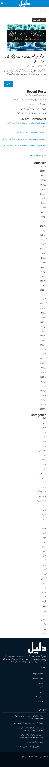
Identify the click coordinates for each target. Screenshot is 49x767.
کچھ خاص (44, 54)
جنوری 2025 (43, 226)
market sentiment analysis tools (34, 145)
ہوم (45, 10)
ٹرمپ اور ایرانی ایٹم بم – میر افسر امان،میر (37, 104)
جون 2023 (43, 313)
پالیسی (41, 687)
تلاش (45, 79)
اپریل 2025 (43, 212)
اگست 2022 (43, 359)
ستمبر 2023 (43, 299)
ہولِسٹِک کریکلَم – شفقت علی (22, 132)
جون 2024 (43, 258)
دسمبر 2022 (43, 340)
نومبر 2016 (43, 391)
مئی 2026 (43, 180)
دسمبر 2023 (43, 285)
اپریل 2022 (43, 377)
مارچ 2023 (43, 326)
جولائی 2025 (43, 198)
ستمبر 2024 (43, 244)
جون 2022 (43, 368)
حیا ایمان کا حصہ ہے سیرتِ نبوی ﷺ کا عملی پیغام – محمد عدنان (33, 109)
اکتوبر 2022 (43, 349)
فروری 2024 (43, 276)
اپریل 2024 (43, 267)
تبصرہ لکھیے (29, 66)
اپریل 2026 (43, 185)
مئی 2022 (43, 372)
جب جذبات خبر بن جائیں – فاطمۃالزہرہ (35, 746)
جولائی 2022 (43, 363)
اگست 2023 (43, 304)
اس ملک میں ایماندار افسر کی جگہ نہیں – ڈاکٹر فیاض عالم (35, 95)
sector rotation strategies (37, 139)
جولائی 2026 (43, 171)
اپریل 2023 (43, 322)
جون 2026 (43, 175)
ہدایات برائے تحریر (39, 696)
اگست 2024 (43, 249)
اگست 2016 (43, 404)
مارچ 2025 (43, 217)
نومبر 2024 (43, 235)
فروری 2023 (43, 331)
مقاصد (41, 692)
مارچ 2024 (43, 271)
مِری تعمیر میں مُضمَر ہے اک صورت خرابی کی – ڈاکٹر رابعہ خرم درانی (25, 59)
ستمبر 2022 (43, 354)
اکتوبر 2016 (43, 395)
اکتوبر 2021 (43, 386)
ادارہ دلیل (41, 683)
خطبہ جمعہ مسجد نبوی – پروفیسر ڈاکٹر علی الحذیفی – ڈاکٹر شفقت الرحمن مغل (31, 113)
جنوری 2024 (43, 281)
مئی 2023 (43, 317)
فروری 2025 (43, 221)
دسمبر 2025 (43, 189)
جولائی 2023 (43, 308)
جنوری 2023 (43, 336)
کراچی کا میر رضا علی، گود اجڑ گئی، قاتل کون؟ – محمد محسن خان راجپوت (29, 716)
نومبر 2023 (43, 290)
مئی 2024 (43, 262)
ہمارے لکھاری (39, 701)
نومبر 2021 (43, 381)
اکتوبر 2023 (43, 294)
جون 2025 (43, 203)
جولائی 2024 (43, 253)
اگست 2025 (43, 194)
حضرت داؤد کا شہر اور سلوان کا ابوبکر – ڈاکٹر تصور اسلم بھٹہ (14, 139)
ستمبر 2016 (43, 400)
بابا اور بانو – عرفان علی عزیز (35, 155)
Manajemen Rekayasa (38, 132)
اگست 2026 (43, 166)
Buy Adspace (38, 673)
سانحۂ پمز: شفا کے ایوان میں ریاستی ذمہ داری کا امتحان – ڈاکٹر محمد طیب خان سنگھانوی (29, 99)
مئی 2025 (43, 207)
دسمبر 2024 (43, 230)
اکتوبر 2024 (43, 239)
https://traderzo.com (38, 123)
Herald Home (38, 678)
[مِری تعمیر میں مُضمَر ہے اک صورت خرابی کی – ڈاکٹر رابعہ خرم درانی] (26, 37)
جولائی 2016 (43, 409)
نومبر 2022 (43, 345)
